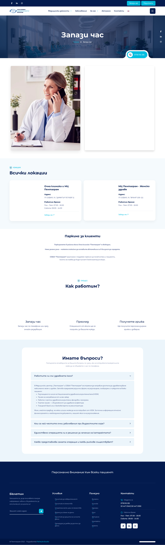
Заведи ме (48, 215)
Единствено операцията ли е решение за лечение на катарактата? (72, 433)
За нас (93, 11)
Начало (76, 42)
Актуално (106, 11)
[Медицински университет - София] (144, 472)
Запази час (133, 3)
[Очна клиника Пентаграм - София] (19, 11)
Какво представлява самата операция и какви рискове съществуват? (73, 442)
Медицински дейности (58, 11)
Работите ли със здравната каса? (53, 376)
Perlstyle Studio (43, 542)
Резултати (148, 3)
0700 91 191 (139, 55)
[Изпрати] (41, 511)
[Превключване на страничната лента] (152, 11)
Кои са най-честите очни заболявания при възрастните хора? (69, 423)
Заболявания (81, 11)
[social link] (12, 3)
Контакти (119, 11)
